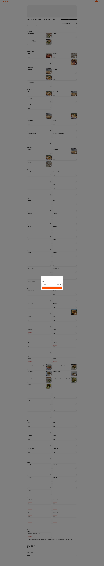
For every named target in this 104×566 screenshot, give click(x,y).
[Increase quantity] (60, 284)
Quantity (44, 284)
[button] (52, 288)
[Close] (61, 277)
